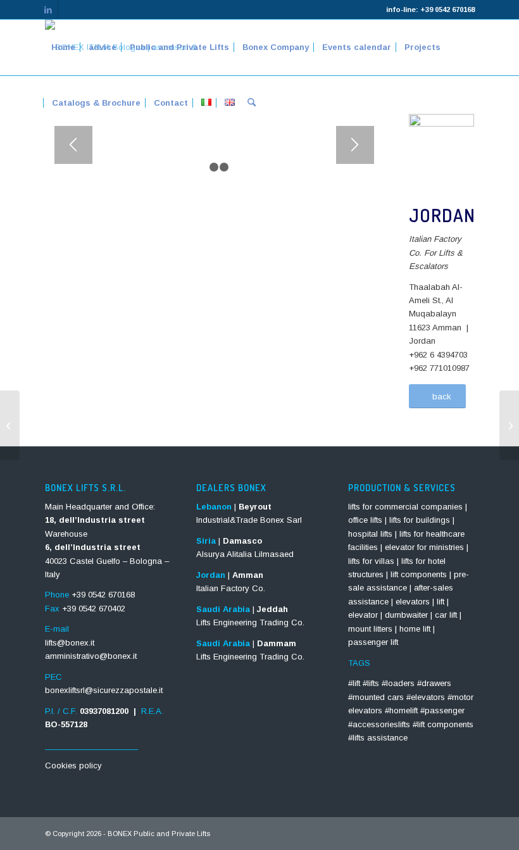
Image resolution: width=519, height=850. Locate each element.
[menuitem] (63, 47)
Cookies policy (73, 765)
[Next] (355, 145)
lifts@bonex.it (69, 642)
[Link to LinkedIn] (48, 9)
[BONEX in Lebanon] (10, 425)
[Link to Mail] (67, 9)
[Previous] (73, 145)
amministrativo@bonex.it (91, 656)
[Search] (251, 103)
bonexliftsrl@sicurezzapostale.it (104, 690)
